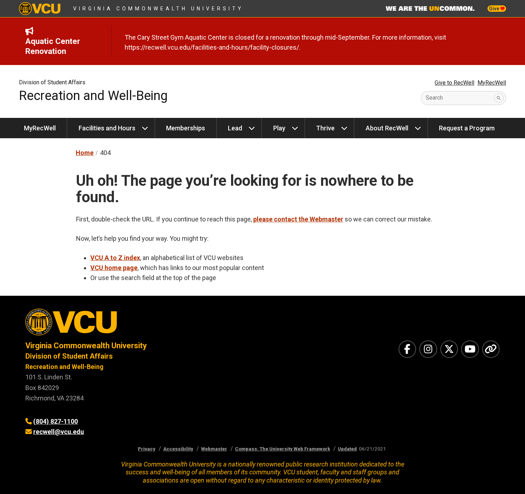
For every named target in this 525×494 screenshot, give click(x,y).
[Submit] (499, 98)
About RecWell (387, 128)
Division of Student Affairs (52, 82)
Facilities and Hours (107, 128)
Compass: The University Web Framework (282, 448)
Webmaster (214, 448)
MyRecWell (492, 82)
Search (434, 97)
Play (279, 128)
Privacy (146, 448)
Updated (347, 448)
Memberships (185, 128)
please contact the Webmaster (298, 219)
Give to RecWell (454, 82)
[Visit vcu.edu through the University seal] (137, 324)
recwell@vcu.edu (58, 431)
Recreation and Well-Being (93, 95)
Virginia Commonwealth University (158, 8)
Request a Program (467, 128)
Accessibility (178, 448)
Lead (235, 128)
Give (494, 8)
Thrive (325, 128)
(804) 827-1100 (55, 421)
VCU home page (114, 267)
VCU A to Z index (115, 257)
